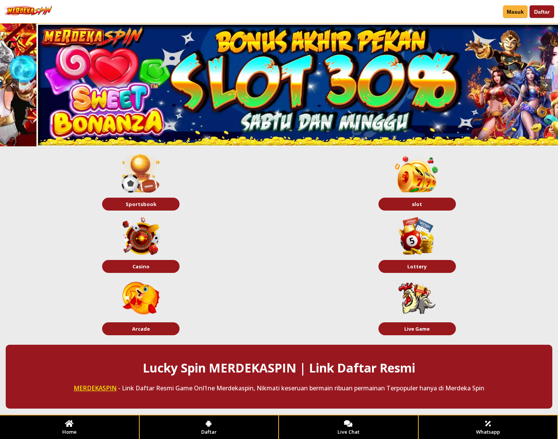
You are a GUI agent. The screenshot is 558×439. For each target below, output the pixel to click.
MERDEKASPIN (95, 388)
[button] (12, 85)
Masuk (515, 12)
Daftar (542, 12)
